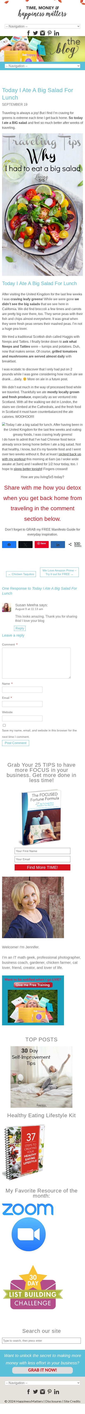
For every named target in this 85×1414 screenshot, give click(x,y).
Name (7, 683)
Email (7, 697)
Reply (19, 628)
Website (7, 712)
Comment (9, 644)
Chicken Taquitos (21, 574)
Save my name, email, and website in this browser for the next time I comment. (39, 733)
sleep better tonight (28, 469)
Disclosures (53, 1401)
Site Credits (72, 1401)
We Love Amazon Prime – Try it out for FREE (59, 572)
